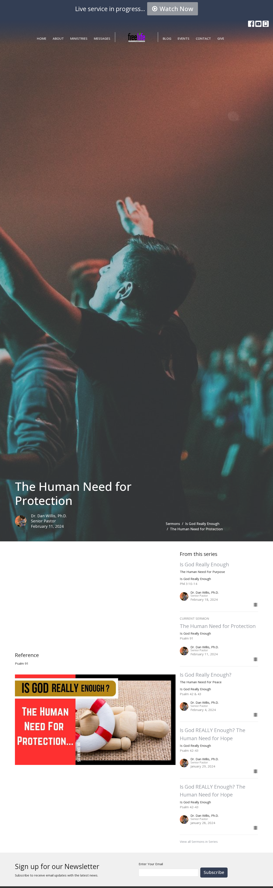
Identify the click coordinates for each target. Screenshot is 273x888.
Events (183, 38)
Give (220, 38)
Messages (102, 38)
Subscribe (214, 872)
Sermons (173, 523)
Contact (203, 38)
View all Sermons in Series (199, 841)
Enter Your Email (151, 864)
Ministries (78, 38)
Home (41, 38)
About (58, 38)
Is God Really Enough (202, 523)
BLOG (167, 38)
